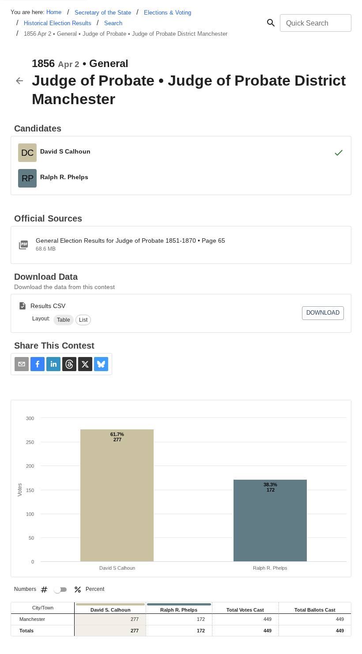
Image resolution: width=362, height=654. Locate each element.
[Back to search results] (19, 81)
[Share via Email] (22, 364)
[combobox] (315, 23)
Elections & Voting (167, 12)
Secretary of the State (103, 12)
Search (113, 23)
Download (322, 312)
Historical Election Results (57, 23)
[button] (63, 320)
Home (53, 12)
